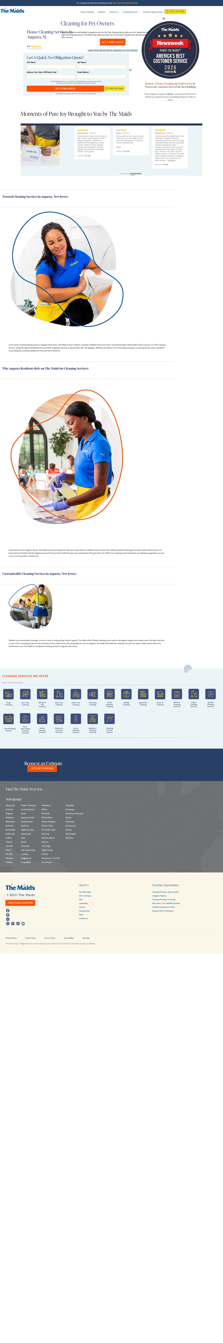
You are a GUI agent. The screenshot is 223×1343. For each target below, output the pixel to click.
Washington (71, 834)
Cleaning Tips (84, 911)
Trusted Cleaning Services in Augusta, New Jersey (35, 196)
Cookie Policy (30, 938)
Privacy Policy (10, 938)
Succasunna (71, 826)
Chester (9, 842)
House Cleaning (87, 12)
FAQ (80, 899)
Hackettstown (27, 822)
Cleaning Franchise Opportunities (165, 892)
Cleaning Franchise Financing (163, 899)
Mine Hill (45, 813)
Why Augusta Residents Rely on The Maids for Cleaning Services (45, 368)
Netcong (45, 834)
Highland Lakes (27, 830)
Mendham (46, 805)
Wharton (69, 838)
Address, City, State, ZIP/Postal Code (42, 72)
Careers (82, 907)
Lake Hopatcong (28, 850)
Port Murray (47, 862)
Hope (23, 838)
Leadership (83, 903)
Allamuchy (10, 805)
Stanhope (70, 822)
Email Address (83, 72)
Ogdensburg (47, 850)
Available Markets (159, 896)
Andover (9, 809)
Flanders (9, 858)
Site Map (85, 938)
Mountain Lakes (49, 830)
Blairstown (10, 822)
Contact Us (83, 918)
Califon (9, 838)
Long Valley (26, 862)
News (81, 914)
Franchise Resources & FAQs (163, 907)
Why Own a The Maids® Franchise (166, 903)
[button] (70, 140)
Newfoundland (48, 838)
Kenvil (23, 842)
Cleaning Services (130, 12)
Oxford (45, 854)
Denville (9, 846)
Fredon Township (28, 805)
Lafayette (25, 846)
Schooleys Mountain (75, 813)
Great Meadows (27, 809)
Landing (24, 854)
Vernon (69, 830)
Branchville (10, 830)
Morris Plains (47, 817)
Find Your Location (20, 903)
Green (23, 813)
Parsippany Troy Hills (51, 858)
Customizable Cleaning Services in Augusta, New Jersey (39, 574)
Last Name (82, 62)
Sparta (68, 817)
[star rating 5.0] (92, 130)
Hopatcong (26, 834)
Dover (8, 850)
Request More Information (163, 911)
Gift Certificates (85, 896)
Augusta (9, 813)
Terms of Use (49, 938)
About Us (113, 12)
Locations (102, 12)
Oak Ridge (46, 846)
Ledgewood (26, 858)
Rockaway (70, 809)
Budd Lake (10, 834)
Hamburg (25, 826)
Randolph (70, 805)
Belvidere (10, 817)
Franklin (9, 862)
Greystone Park (27, 817)
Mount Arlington (49, 822)
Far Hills (9, 854)
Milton (44, 809)
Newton (45, 842)
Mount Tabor (47, 826)
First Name (31, 62)
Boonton (9, 826)
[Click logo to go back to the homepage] (12, 11)
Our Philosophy (85, 892)
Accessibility (69, 938)
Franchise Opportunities (153, 12)
